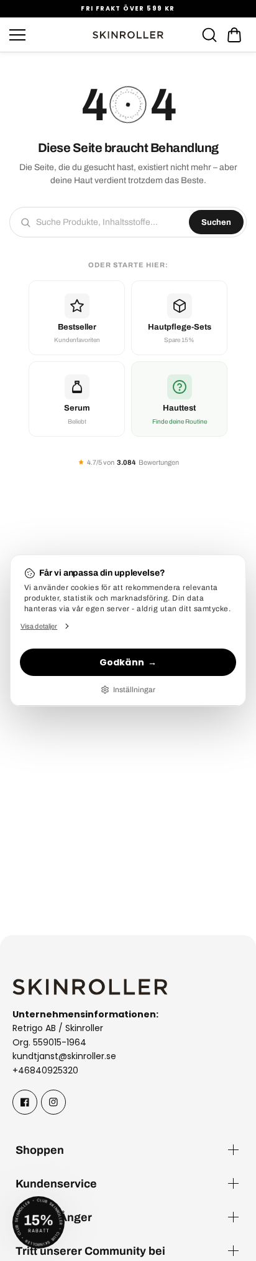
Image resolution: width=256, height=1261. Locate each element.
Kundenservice (56, 1183)
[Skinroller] (128, 35)
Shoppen (40, 1149)
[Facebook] (24, 1102)
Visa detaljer (39, 626)
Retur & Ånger (54, 1217)
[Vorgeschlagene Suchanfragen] (209, 34)
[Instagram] (53, 1102)
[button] (234, 34)
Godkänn (121, 662)
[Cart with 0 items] (234, 34)
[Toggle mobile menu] (47, 35)
